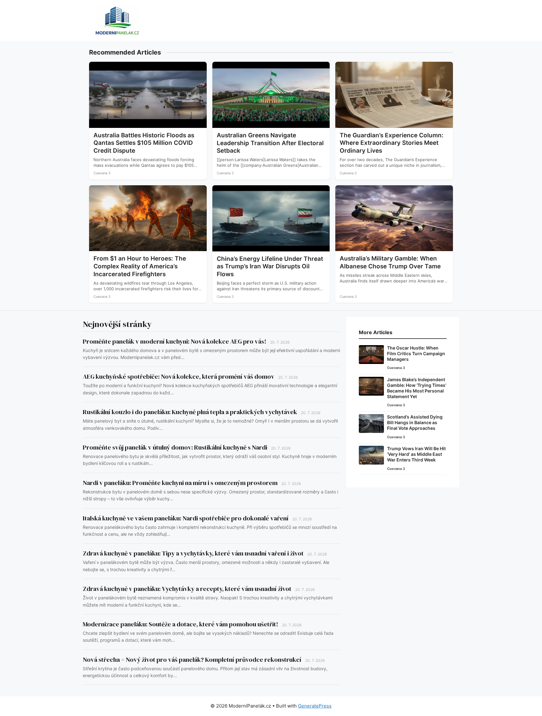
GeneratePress (315, 706)
